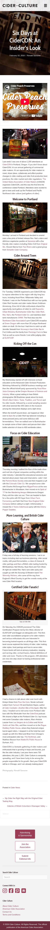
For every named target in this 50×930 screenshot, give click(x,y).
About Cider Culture (11, 906)
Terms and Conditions (11, 915)
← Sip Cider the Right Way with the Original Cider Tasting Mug (23, 799)
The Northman (30, 737)
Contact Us (7, 912)
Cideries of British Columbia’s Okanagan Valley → (27, 806)
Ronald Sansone (34, 55)
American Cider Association (14, 909)
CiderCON (7, 165)
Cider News (15, 787)
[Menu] (45, 5)
